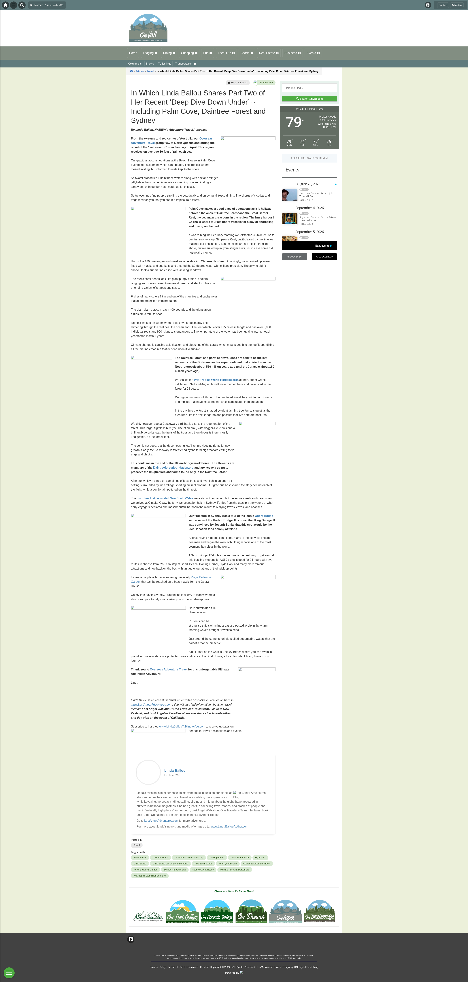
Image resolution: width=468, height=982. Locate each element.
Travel (137, 845)
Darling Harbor (217, 857)
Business (290, 53)
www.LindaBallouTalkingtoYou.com (182, 726)
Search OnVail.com (311, 98)
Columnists (135, 63)
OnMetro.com (265, 967)
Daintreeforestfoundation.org (173, 467)
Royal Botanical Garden (145, 869)
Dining (167, 53)
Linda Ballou (266, 82)
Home (133, 53)
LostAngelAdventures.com (161, 820)
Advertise (457, 5)
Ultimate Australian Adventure (234, 869)
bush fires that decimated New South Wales (165, 498)
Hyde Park (260, 857)
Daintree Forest (160, 857)
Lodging (148, 53)
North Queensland (228, 863)
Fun (205, 53)
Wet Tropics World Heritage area (216, 379)
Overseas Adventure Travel (168, 669)
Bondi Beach (140, 857)
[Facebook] (428, 5)
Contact (443, 5)
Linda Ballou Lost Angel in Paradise (170, 863)
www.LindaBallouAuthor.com (229, 826)
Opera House (264, 515)
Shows (150, 63)
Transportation (183, 63)
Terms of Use (175, 967)
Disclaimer (192, 967)
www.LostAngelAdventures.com (151, 704)
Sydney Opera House (203, 869)
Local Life (224, 53)
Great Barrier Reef (240, 857)
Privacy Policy (158, 967)
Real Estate (267, 53)
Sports (245, 53)
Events (311, 53)
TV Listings (164, 63)
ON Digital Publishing (306, 967)
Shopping (187, 53)
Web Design (283, 967)
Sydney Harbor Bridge (175, 869)
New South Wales (203, 863)
